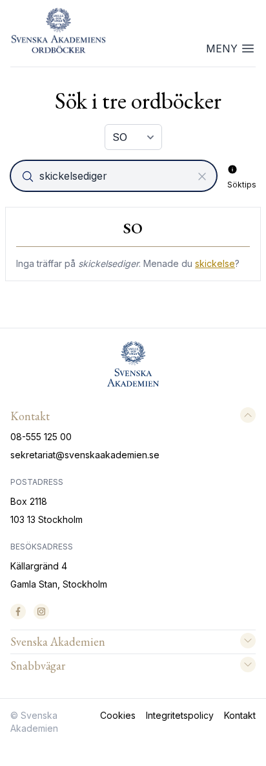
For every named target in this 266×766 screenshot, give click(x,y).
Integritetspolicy (180, 715)
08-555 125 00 (41, 436)
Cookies (118, 715)
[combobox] (114, 176)
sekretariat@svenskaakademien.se (84, 454)
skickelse (215, 263)
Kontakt (240, 715)
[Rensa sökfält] (202, 176)
